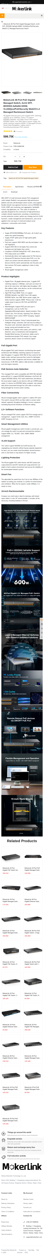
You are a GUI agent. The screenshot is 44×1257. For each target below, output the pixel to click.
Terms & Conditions (7, 1211)
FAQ (26, 1252)
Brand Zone (5, 1222)
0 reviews (18, 131)
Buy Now (33, 167)
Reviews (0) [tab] (31, 187)
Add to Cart (13, 167)
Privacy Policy (6, 1207)
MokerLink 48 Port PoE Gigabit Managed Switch (23, 178)
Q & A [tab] (5, 192)
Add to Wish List (11, 172)
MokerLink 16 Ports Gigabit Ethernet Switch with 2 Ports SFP (10, 1026)
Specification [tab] (19, 187)
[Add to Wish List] (18, 856)
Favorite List (27, 1207)
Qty (4, 156)
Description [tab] (7, 187)
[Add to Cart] (18, 861)
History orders (27, 1203)
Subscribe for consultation (31, 1211)
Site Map (31, 1250)
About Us (4, 1199)
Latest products (6, 1230)
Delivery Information (7, 1203)
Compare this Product (29, 172)
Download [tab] (14, 192)
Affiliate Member (6, 1226)
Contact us (22, 1250)
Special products (6, 1234)
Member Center (28, 1199)
